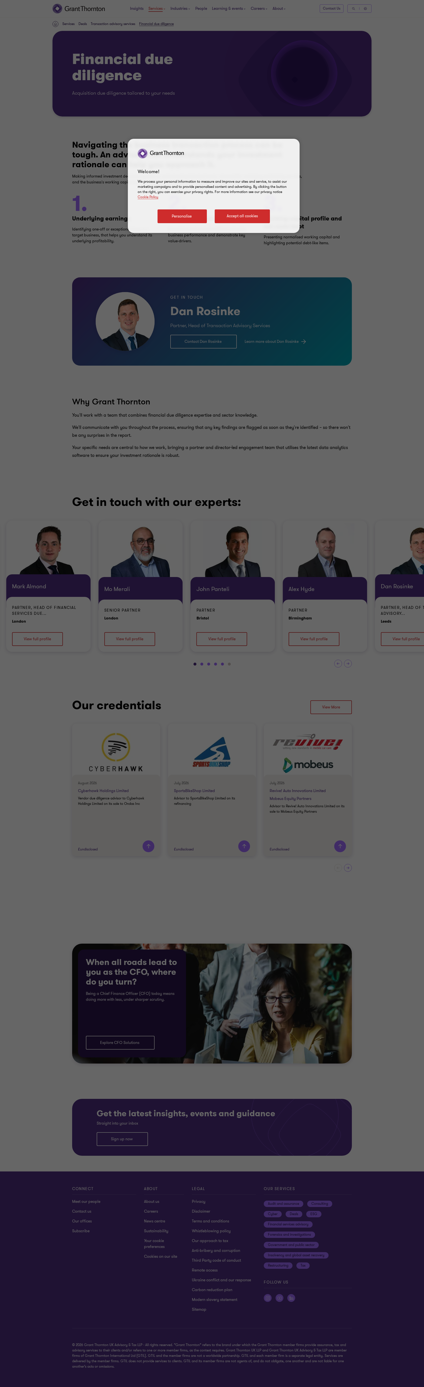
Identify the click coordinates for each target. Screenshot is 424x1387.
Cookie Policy (148, 197)
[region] (214, 186)
